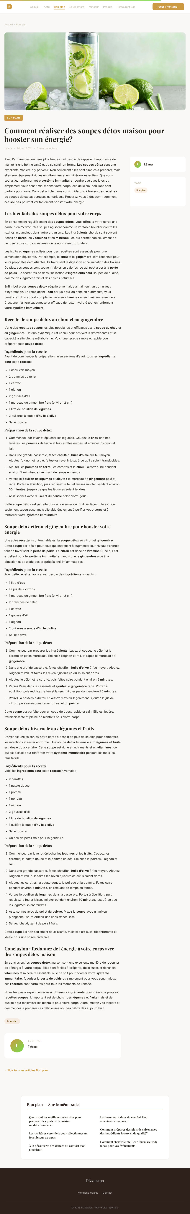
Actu (47, 6)
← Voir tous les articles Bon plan (26, 1070)
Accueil (34, 6)
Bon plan (59, 6)
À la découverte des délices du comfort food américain (57, 1147)
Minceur (94, 6)
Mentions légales (88, 1192)
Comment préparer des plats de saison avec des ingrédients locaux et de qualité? (128, 1131)
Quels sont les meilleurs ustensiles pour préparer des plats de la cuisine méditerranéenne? (55, 1121)
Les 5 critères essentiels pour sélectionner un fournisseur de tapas (58, 1135)
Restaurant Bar (126, 6)
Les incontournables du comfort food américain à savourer (124, 1119)
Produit (107, 6)
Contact (107, 1192)
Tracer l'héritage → (168, 6)
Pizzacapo (95, 1180)
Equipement (76, 6)
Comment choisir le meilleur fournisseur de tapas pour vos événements (129, 1144)
